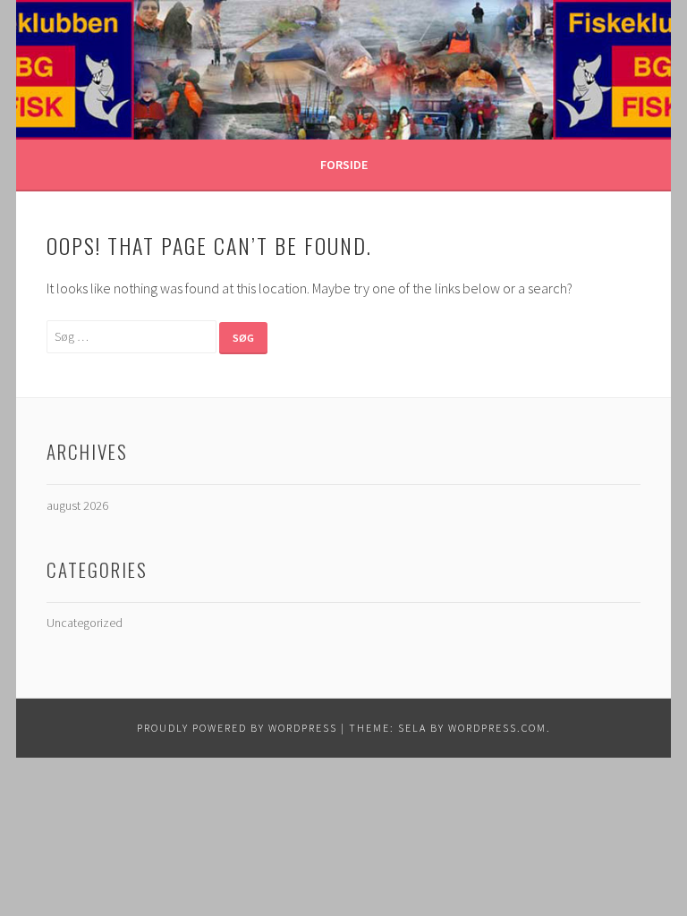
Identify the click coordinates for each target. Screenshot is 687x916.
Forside (344, 165)
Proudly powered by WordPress (237, 727)
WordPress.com (497, 727)
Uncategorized (85, 623)
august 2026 (77, 505)
